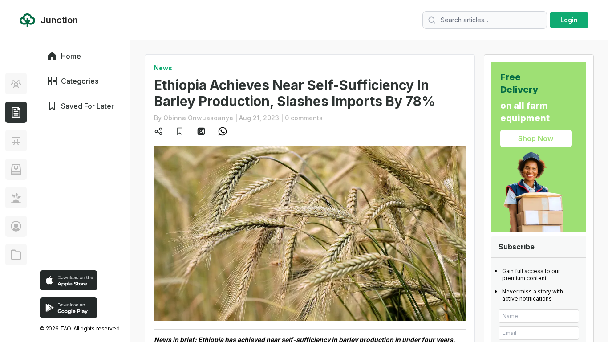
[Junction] (16, 112)
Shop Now (535, 138)
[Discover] (16, 83)
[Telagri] (16, 197)
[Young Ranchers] (16, 140)
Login (569, 20)
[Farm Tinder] (16, 169)
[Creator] (16, 226)
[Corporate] (16, 254)
